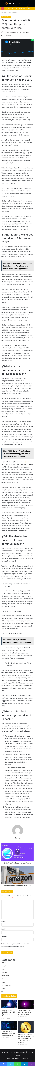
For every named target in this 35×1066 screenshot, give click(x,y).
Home (5, 12)
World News (16, 1058)
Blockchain (4, 972)
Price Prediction (12, 12)
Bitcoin (3, 969)
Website (4, 936)
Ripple (3, 988)
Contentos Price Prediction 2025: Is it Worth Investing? (8, 1033)
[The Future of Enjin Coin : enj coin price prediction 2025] (26, 1004)
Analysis (3, 966)
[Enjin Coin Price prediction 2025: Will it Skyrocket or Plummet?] (9, 1004)
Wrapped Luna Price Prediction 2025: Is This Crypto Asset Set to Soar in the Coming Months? (26, 1038)
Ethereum (4, 979)
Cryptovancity (5, 975)
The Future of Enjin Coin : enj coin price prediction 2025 (24, 1012)
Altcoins (3, 962)
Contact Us (24, 1058)
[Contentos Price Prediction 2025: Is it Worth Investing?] (9, 1025)
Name (3, 921)
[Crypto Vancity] (12, 3)
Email (3, 929)
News (3, 982)
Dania (5, 32)
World (3, 992)
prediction (27, 462)
